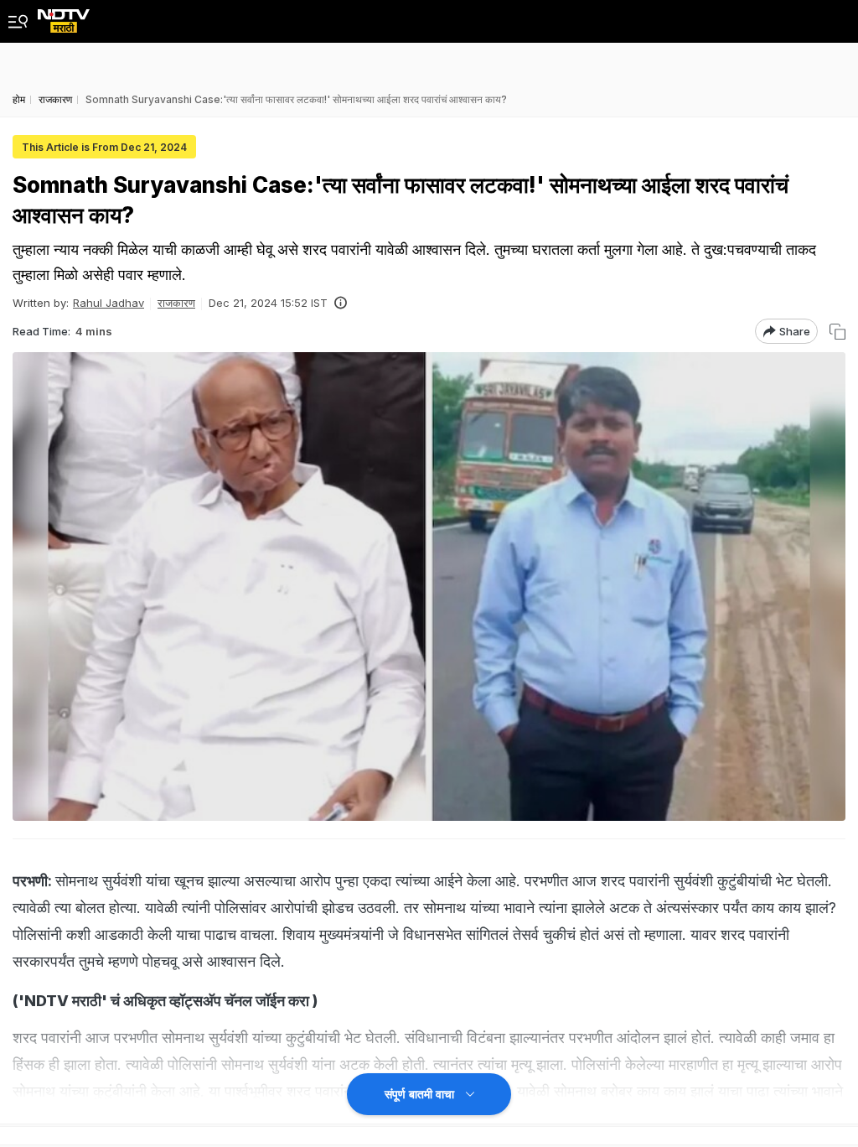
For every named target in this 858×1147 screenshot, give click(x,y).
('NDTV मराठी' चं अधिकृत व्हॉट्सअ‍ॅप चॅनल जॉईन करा (161, 1000)
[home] (64, 16)
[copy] (837, 332)
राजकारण (176, 302)
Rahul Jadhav (108, 302)
